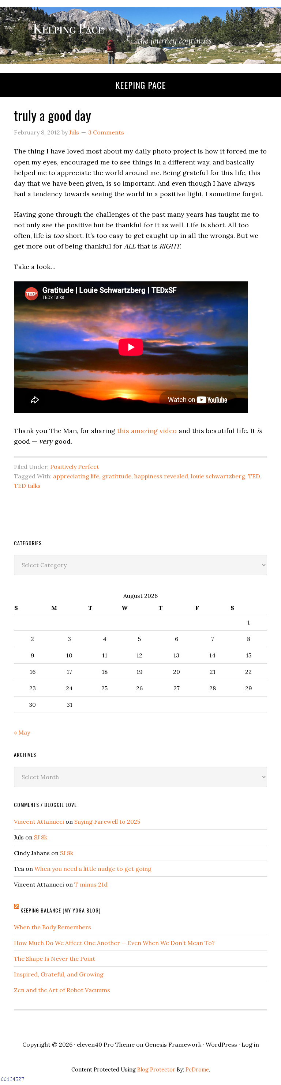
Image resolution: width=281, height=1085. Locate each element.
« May (22, 732)
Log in (250, 1044)
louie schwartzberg (218, 476)
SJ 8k (40, 837)
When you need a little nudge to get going (92, 868)
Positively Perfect (74, 466)
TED (254, 476)
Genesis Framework (173, 1044)
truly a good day (52, 115)
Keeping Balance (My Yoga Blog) (60, 910)
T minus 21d (91, 884)
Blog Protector (156, 1069)
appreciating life (76, 476)
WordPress (221, 1044)
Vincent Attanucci (39, 821)
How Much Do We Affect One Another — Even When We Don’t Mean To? (114, 942)
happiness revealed (161, 476)
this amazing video (147, 430)
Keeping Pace (140, 84)
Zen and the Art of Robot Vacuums (62, 990)
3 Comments (106, 132)
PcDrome (197, 1069)
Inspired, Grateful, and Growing (59, 974)
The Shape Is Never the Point (54, 958)
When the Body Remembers (52, 927)
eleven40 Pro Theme (106, 1044)
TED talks (27, 485)
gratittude (116, 476)
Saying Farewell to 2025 (107, 821)
